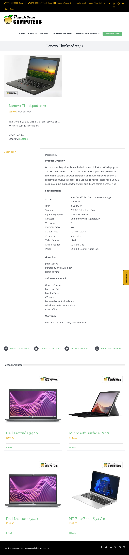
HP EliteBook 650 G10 (87, 518)
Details (10, 447)
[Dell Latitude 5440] (33, 399)
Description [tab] (10, 151)
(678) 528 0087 (36, 3)
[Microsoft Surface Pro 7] (96, 399)
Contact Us (126, 277)
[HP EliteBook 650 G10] (96, 485)
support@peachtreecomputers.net (71, 3)
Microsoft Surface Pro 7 (89, 433)
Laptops (23, 138)
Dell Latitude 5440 (22, 433)
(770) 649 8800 (12, 3)
